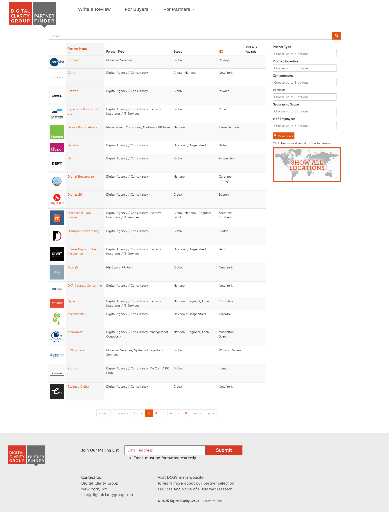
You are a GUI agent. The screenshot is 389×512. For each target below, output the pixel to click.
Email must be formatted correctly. (165, 457)
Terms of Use (212, 501)
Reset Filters (285, 136)
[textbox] (306, 53)
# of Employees (284, 119)
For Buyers (133, 10)
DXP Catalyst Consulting (85, 285)
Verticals (279, 90)
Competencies (283, 75)
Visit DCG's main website (181, 477)
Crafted (73, 91)
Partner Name (78, 48)
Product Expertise (285, 61)
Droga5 (73, 267)
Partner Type (282, 47)
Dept (71, 158)
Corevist (73, 60)
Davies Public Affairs (82, 127)
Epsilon (73, 368)
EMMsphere (76, 350)
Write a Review (94, 9)
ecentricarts (76, 314)
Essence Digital (79, 386)
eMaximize (75, 332)
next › (196, 413)
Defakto (73, 145)
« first (103, 413)
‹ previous (120, 413)
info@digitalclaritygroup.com (107, 494)
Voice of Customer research (207, 489)
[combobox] (305, 53)
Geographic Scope (286, 104)
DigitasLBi (75, 194)
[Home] (32, 15)
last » (211, 413)
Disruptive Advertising (84, 231)
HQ (221, 51)
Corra (71, 72)
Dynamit (73, 301)
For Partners (173, 10)
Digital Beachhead (81, 176)
